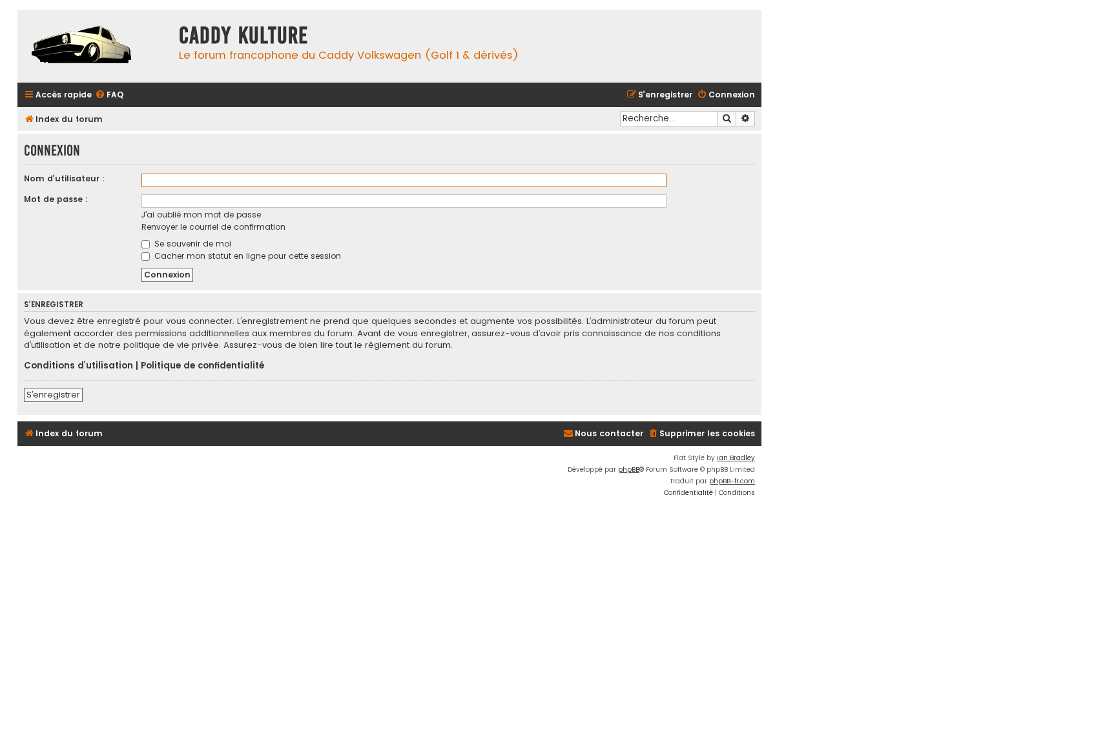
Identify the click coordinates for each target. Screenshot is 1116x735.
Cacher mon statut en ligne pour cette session (246, 255)
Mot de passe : (56, 199)
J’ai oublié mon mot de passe (201, 214)
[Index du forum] (95, 46)
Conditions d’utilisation (78, 366)
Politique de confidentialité (202, 366)
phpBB (628, 469)
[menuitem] (109, 95)
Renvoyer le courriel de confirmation (213, 227)
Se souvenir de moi (191, 243)
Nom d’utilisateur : (64, 178)
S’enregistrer (53, 394)
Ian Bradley (736, 458)
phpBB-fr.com (732, 481)
